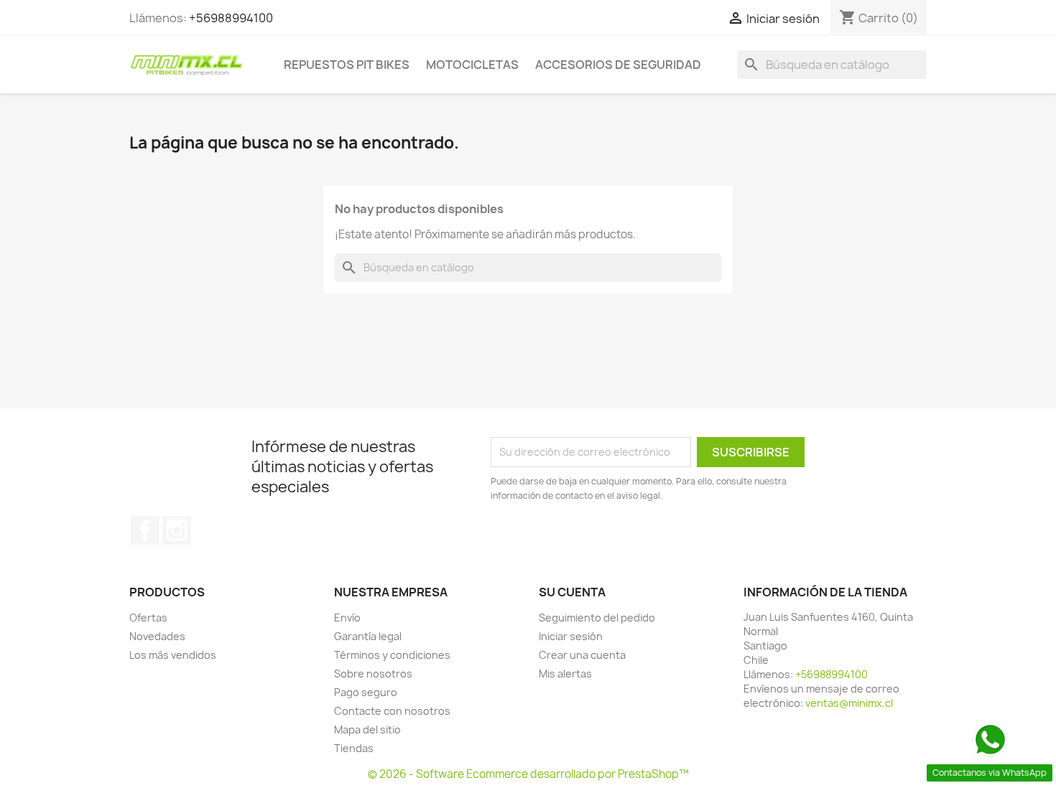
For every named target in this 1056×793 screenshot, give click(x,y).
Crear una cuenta (582, 655)
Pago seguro (365, 692)
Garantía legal (368, 636)
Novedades (157, 636)
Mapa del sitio (367, 729)
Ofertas (148, 617)
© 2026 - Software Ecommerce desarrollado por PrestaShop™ (528, 774)
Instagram (176, 530)
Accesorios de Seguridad (618, 64)
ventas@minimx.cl (849, 703)
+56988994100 (231, 18)
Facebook (145, 530)
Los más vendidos (172, 655)
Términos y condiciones (392, 655)
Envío (347, 617)
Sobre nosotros (373, 673)
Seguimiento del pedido (597, 617)
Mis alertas (565, 673)
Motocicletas (472, 64)
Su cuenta (572, 592)
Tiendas (354, 748)
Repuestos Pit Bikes (346, 64)
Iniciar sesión (571, 636)
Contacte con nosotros (392, 711)
